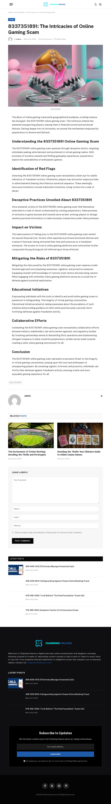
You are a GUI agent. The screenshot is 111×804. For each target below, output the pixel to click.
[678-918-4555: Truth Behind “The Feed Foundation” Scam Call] (15, 599)
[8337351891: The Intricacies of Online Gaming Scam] (55, 76)
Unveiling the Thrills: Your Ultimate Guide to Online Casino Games (78, 453)
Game (11, 19)
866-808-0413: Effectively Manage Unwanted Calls (50, 566)
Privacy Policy (72, 761)
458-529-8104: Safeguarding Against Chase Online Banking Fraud (57, 581)
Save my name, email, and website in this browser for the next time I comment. (48, 532)
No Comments (46, 39)
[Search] (100, 4)
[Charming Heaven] (55, 4)
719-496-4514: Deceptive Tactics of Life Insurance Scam (52, 610)
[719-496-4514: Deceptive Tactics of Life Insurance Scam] (15, 614)
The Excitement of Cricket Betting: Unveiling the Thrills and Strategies (27, 453)
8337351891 (15, 382)
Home (10, 12)
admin (18, 39)
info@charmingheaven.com (39, 662)
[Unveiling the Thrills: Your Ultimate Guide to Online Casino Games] (80, 435)
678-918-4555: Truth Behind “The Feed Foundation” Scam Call (55, 595)
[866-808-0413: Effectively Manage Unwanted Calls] (15, 570)
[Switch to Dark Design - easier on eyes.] (95, 4)
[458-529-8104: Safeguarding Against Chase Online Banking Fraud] (15, 584)
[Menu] (11, 4)
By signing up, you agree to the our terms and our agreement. (57, 761)
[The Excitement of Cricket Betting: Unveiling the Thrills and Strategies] (31, 435)
